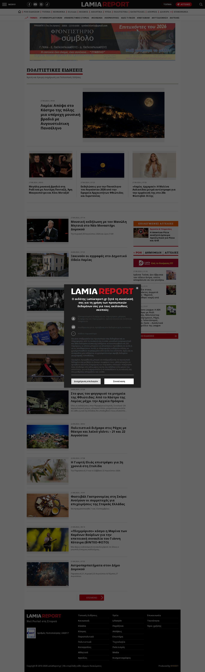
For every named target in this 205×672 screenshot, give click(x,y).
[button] (102, 334)
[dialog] (102, 336)
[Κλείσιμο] (137, 288)
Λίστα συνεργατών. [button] (103, 355)
